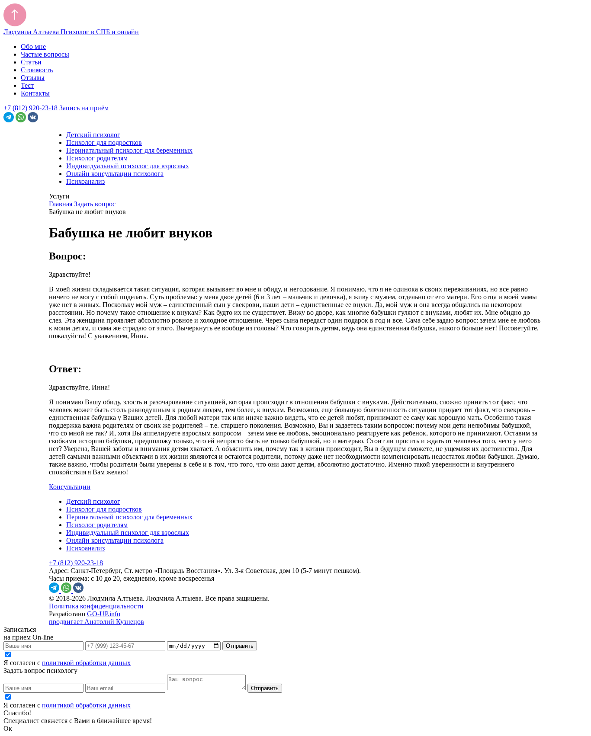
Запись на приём (84, 108)
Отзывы (33, 77)
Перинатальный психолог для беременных (129, 150)
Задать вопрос (95, 204)
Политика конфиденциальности (96, 606)
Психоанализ (85, 181)
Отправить (240, 646)
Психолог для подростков (104, 142)
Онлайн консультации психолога (115, 173)
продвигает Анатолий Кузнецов (96, 621)
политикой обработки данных (86, 662)
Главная (60, 204)
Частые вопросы (45, 54)
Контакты (35, 93)
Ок (7, 728)
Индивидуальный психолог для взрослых (127, 166)
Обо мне (33, 46)
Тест (27, 85)
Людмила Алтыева (71, 31)
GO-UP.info (103, 614)
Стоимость (37, 70)
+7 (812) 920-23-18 (30, 108)
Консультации (69, 486)
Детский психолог (93, 134)
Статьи (31, 62)
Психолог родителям (97, 158)
